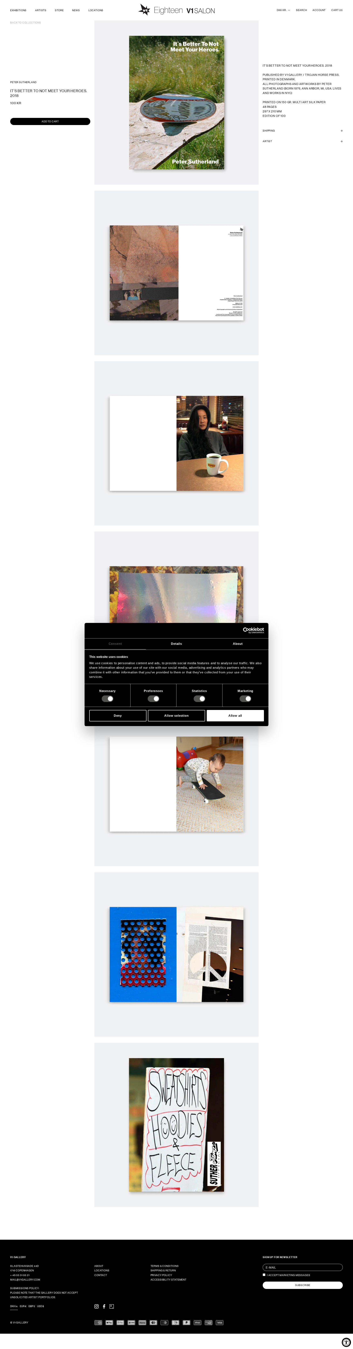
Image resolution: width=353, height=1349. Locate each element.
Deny (118, 715)
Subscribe (303, 1285)
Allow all (235, 715)
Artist (267, 141)
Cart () (337, 10)
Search (301, 10)
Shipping (269, 130)
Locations (96, 10)
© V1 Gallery (19, 1322)
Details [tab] (176, 643)
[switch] (153, 698)
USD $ (40, 1306)
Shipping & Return (163, 1270)
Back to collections (25, 22)
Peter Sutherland (23, 82)
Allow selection (176, 715)
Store (59, 10)
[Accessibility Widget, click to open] (346, 1342)
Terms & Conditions (165, 1266)
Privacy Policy (161, 1275)
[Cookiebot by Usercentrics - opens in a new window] (246, 630)
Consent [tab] (115, 643)
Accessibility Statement (169, 1279)
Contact (100, 1275)
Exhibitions (18, 10)
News (76, 10)
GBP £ (31, 1306)
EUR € (23, 1306)
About (98, 1266)
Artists (40, 10)
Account (319, 10)
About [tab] (237, 643)
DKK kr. (282, 10)
